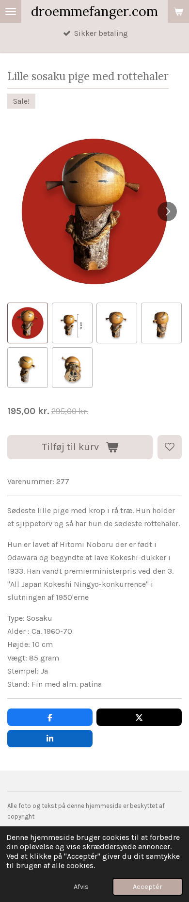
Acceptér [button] (147, 887)
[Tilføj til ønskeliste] (170, 447)
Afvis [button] (81, 887)
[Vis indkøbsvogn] (178, 11)
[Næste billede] (167, 211)
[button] (27, 323)
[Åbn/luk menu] (10, 11)
